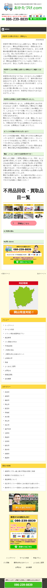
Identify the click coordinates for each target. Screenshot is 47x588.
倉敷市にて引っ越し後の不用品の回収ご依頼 (20, 471)
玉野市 (7, 433)
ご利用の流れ (9, 350)
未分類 (7, 417)
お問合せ (8, 370)
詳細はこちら (23, 223)
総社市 (7, 445)
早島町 (7, 412)
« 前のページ (5, 273)
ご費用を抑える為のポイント (14, 354)
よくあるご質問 (10, 366)
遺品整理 (8, 338)
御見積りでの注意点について (14, 475)
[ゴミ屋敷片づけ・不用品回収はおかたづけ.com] (23, 11)
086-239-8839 (23, 584)
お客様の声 (8, 358)
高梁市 (7, 458)
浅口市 (7, 425)
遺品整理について (11, 479)
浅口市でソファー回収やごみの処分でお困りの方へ (22, 483)
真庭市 (7, 437)
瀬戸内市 (8, 429)
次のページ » (41, 273)
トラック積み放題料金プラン (14, 333)
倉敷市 (7, 396)
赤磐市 (7, 454)
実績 (6, 362)
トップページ (9, 325)
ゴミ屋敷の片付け (11, 342)
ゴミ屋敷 (6, 562)
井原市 (7, 392)
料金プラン (37, 558)
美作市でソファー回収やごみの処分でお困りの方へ (22, 488)
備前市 (7, 400)
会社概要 (8, 379)
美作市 (7, 449)
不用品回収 (8, 346)
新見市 (7, 408)
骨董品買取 (8, 375)
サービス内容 (9, 329)
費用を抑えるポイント (21, 562)
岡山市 (7, 404)
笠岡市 (7, 441)
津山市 (7, 421)
